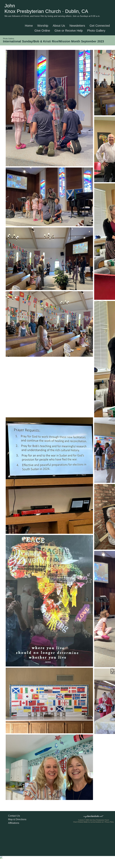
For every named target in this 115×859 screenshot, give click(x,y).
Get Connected (100, 25)
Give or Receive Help (69, 30)
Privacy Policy (109, 822)
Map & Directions (16, 819)
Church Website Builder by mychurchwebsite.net (88, 822)
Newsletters (77, 25)
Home (29, 25)
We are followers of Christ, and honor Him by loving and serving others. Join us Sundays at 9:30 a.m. (52, 16)
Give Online (42, 30)
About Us (59, 25)
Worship (42, 25)
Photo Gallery (96, 30)
